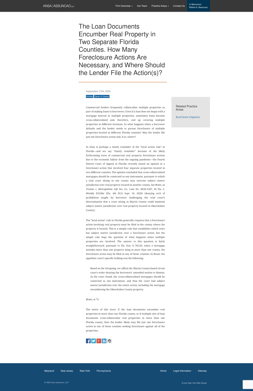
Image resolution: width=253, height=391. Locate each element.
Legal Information (182, 370)
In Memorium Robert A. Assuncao (198, 6)
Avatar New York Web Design (194, 382)
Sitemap (202, 370)
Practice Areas (159, 5)
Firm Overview (123, 5)
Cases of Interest (101, 96)
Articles (89, 96)
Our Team (142, 5)
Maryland (49, 370)
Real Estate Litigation (188, 117)
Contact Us (179, 5)
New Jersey (67, 370)
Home (163, 370)
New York (85, 370)
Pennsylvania (104, 370)
